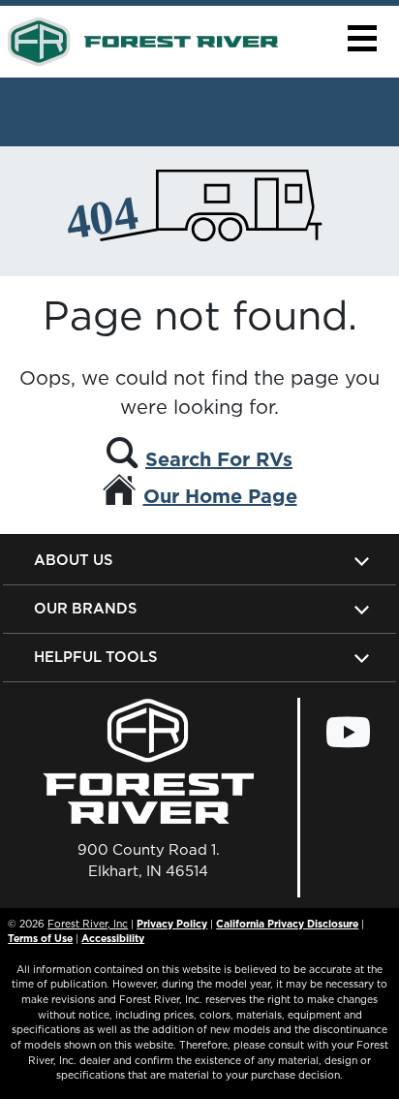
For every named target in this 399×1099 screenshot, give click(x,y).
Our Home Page (220, 496)
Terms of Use (40, 938)
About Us (73, 560)
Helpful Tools (95, 656)
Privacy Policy (172, 923)
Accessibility (112, 938)
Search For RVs (218, 459)
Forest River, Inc (87, 923)
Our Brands (85, 608)
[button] (362, 38)
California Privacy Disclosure (287, 923)
